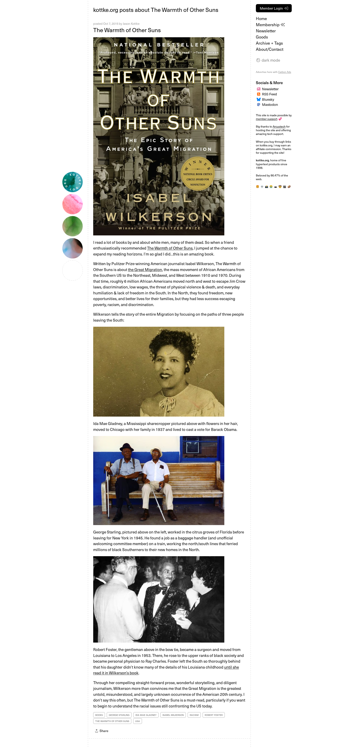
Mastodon (270, 104)
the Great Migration (145, 269)
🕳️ (275, 186)
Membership (268, 24)
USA (137, 721)
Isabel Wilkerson (173, 715)
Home (261, 18)
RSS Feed (269, 94)
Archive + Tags (269, 43)
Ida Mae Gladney (146, 715)
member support (266, 119)
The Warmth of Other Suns (127, 29)
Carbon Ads (284, 72)
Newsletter (266, 31)
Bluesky (268, 99)
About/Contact (269, 49)
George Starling (119, 715)
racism (194, 715)
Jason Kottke (131, 23)
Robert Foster (214, 715)
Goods (262, 37)
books (99, 715)
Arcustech (279, 126)
